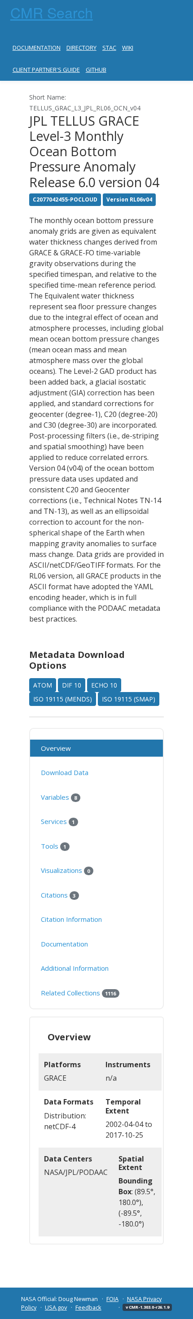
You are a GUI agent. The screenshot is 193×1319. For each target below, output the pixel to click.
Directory (81, 48)
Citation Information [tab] (71, 919)
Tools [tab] (53, 845)
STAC (109, 48)
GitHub (96, 70)
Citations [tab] (58, 894)
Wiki (127, 48)
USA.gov (56, 1307)
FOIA (112, 1299)
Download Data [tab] (64, 772)
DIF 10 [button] (71, 685)
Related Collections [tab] (78, 992)
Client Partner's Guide (46, 70)
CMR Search (51, 12)
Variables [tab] (59, 797)
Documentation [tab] (64, 943)
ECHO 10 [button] (104, 685)
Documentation (37, 48)
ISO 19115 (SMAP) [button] (128, 699)
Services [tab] (58, 821)
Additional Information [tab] (75, 968)
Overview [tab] (56, 748)
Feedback (88, 1307)
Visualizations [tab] (65, 870)
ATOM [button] (42, 685)
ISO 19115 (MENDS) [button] (62, 699)
